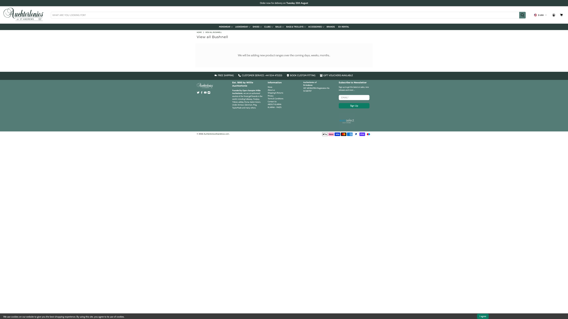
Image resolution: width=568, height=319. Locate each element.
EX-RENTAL (343, 26)
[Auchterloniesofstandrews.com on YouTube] (205, 93)
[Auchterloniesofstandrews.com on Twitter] (198, 93)
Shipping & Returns (275, 93)
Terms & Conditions (275, 98)
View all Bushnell (213, 32)
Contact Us (272, 101)
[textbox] (540, 15)
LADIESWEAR (241, 26)
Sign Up (354, 105)
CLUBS (267, 26)
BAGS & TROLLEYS (294, 26)
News (270, 87)
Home (199, 32)
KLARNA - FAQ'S (274, 107)
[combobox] (285, 15)
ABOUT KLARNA (274, 104)
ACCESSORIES (315, 26)
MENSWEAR (224, 26)
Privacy (270, 96)
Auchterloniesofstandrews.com (216, 134)
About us (271, 90)
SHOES (256, 26)
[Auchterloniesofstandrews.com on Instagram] (209, 93)
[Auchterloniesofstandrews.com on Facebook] (201, 93)
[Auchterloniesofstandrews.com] (24, 15)
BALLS (278, 26)
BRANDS (331, 26)
